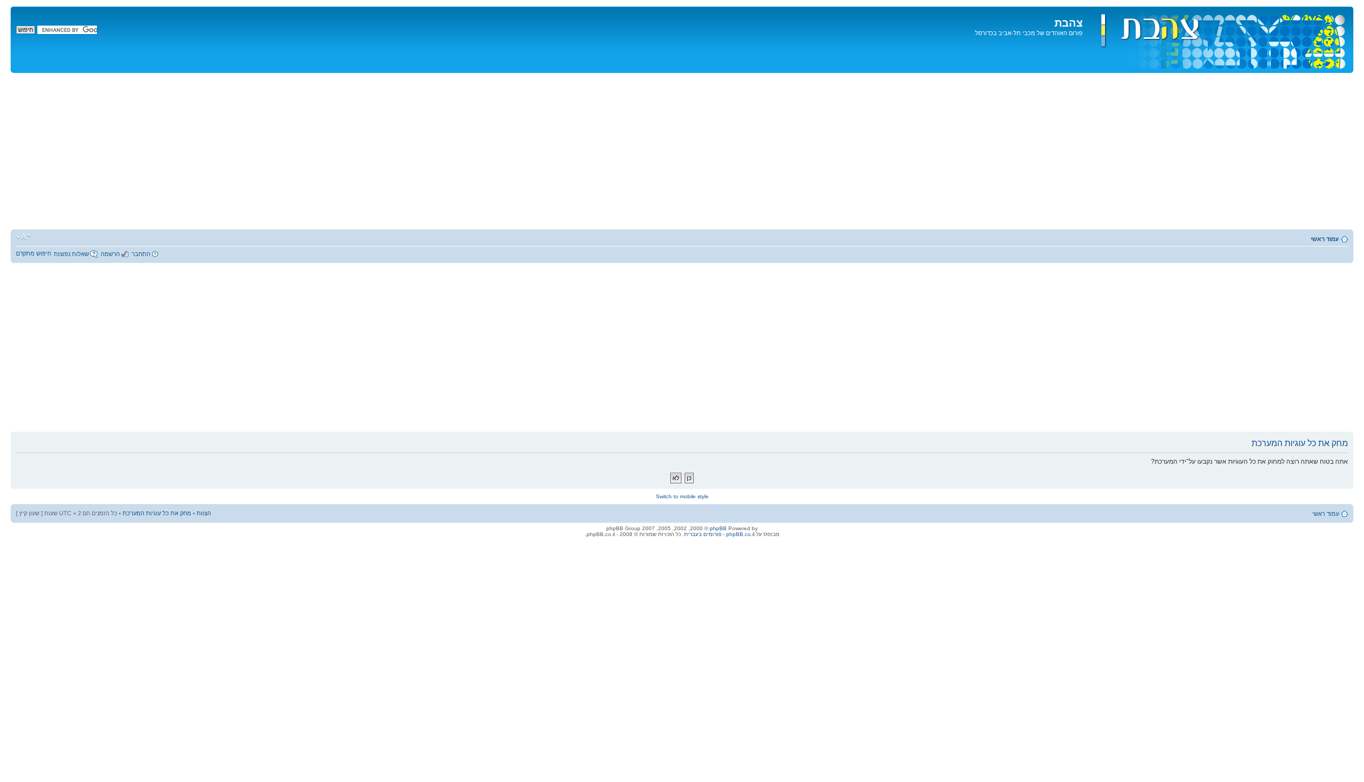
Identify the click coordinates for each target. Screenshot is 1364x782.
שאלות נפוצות (71, 254)
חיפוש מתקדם (33, 253)
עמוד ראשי (1325, 239)
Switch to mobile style (682, 496)
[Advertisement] (682, 152)
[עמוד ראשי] (1217, 39)
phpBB (718, 528)
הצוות (204, 513)
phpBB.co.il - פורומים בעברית (719, 534)
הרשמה (110, 254)
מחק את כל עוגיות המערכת (157, 513)
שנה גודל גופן (23, 237)
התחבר (141, 254)
